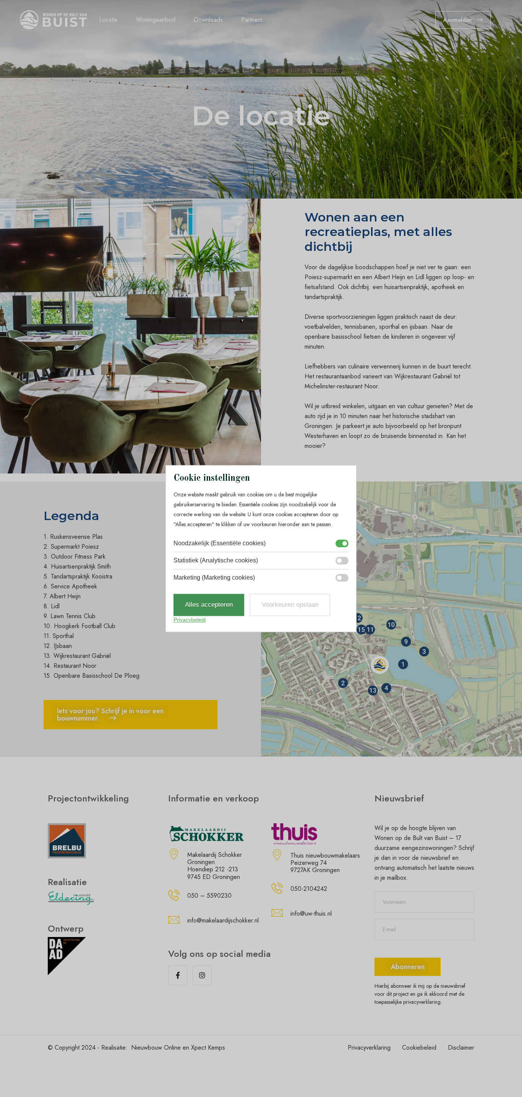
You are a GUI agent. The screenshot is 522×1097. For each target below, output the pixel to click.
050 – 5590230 (209, 895)
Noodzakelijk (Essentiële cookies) (219, 543)
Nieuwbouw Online (156, 1047)
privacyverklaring (422, 1002)
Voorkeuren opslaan (290, 605)
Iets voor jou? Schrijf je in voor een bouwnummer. (110, 714)
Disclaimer (461, 1047)
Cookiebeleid (419, 1047)
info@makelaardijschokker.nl (223, 920)
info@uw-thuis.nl (311, 913)
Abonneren (408, 967)
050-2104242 (308, 888)
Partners (252, 19)
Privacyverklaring (369, 1047)
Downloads (208, 19)
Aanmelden (458, 20)
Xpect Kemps (208, 1047)
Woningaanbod (155, 19)
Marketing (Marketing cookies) (214, 578)
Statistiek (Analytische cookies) (215, 560)
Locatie (108, 19)
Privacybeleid (189, 620)
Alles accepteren (209, 605)
